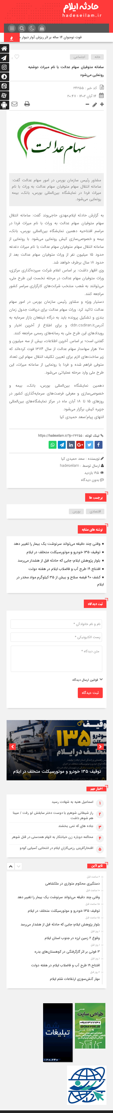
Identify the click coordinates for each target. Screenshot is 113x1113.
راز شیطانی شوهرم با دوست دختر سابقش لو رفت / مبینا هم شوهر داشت (53, 815)
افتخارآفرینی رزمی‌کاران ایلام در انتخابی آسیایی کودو (56, 848)
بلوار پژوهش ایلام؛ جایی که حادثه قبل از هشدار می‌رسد (59, 560)
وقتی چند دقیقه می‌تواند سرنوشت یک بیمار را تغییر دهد (57, 544)
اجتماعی (79, 57)
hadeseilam (69, 466)
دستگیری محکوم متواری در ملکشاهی (72, 883)
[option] (56, 750)
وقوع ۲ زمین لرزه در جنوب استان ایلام (72, 938)
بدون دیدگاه (90, 480)
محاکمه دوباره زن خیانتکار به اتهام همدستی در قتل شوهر (52, 837)
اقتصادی (95, 511)
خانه (97, 57)
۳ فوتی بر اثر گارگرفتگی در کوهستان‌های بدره (67, 952)
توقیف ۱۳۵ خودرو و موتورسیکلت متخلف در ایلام (63, 552)
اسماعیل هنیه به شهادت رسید (72, 802)
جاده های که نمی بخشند (75, 826)
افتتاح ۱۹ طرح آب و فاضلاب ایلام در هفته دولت (64, 569)
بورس (76, 511)
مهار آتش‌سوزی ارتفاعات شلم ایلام (75, 979)
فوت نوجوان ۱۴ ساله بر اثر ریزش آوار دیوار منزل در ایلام (48, 37)
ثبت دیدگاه (90, 693)
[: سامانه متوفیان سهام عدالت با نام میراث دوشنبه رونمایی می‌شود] (14, 104)
